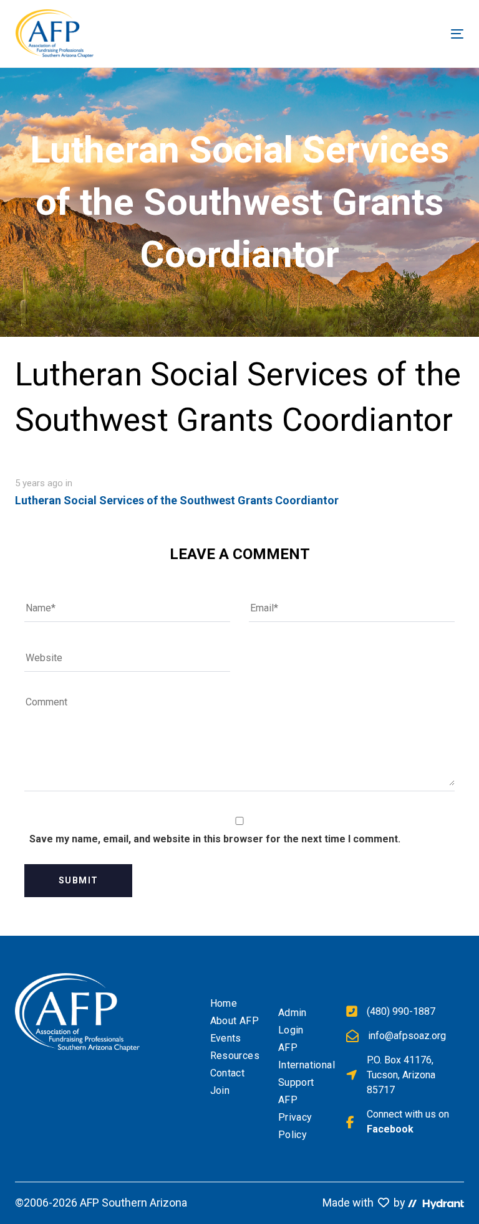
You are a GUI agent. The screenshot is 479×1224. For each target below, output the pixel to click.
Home (224, 1003)
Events (225, 1038)
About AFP (234, 1021)
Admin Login (292, 1021)
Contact (227, 1073)
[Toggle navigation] (348, 34)
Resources (234, 1056)
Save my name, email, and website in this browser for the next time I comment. (214, 839)
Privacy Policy (295, 1126)
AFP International (302, 1056)
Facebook (390, 1129)
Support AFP (296, 1091)
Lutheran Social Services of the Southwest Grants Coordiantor (177, 500)
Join (220, 1090)
